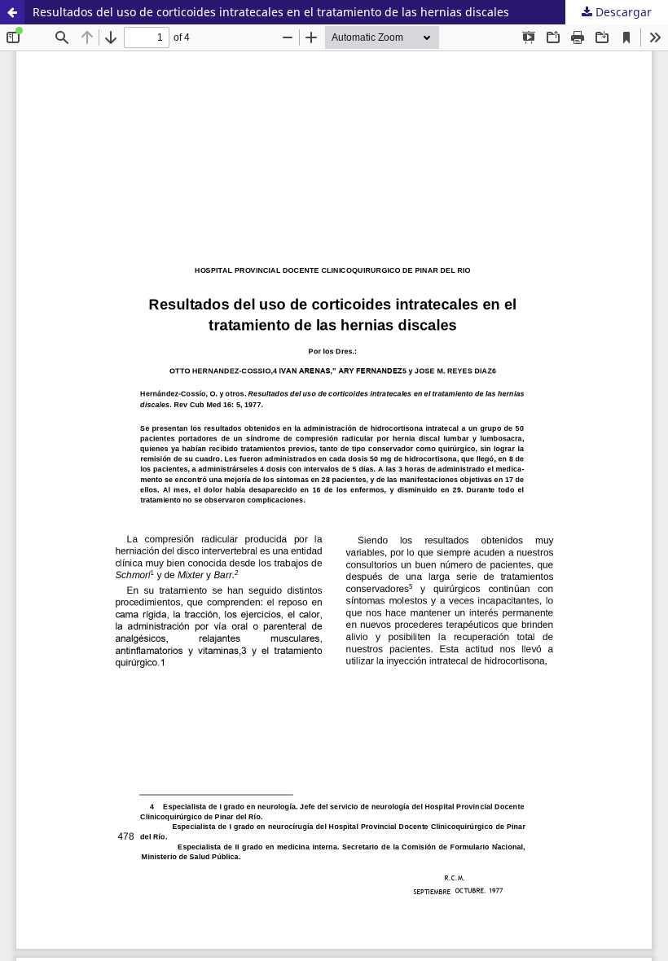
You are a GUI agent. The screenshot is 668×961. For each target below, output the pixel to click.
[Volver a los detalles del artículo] (12, 12)
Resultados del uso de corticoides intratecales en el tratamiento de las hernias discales (271, 12)
